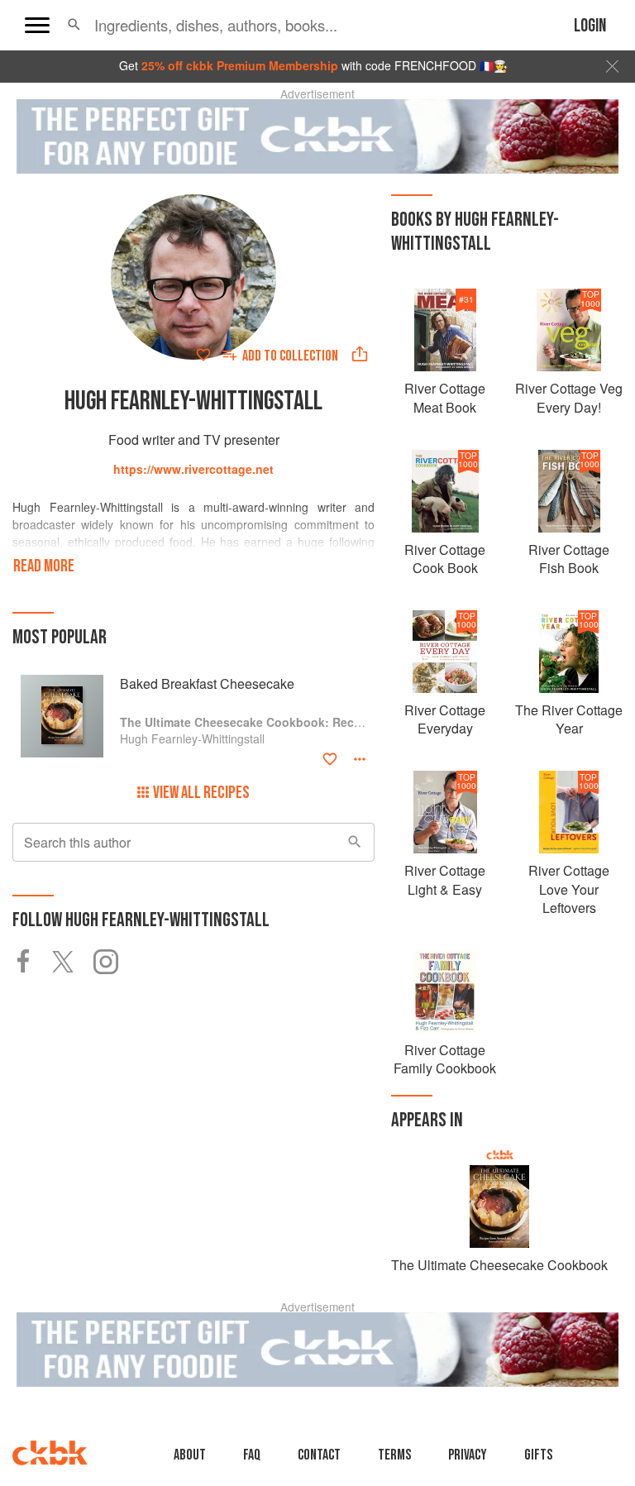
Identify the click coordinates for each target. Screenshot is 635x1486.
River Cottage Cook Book (444, 558)
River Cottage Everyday (444, 719)
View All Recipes (201, 792)
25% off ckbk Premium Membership (239, 65)
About (190, 1455)
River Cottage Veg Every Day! (569, 397)
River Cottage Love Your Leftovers (568, 889)
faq (251, 1455)
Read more (43, 566)
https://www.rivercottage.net (193, 469)
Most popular (59, 637)
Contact (319, 1455)
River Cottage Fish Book (568, 558)
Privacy (467, 1455)
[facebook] (32, 961)
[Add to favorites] (203, 355)
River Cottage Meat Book (444, 397)
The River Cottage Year (569, 719)
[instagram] (114, 961)
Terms (394, 1455)
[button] (74, 25)
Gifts (538, 1455)
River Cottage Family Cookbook (445, 1058)
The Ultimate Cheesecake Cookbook (499, 1264)
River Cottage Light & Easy (444, 879)
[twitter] (72, 961)
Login (590, 26)
